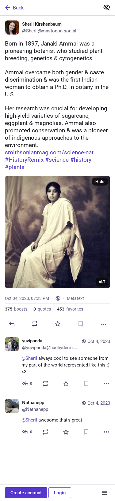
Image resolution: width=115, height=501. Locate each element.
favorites (70, 309)
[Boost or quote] (34, 323)
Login (60, 492)
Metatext (75, 298)
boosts (16, 309)
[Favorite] (57, 323)
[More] (103, 324)
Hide (100, 181)
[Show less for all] (106, 7)
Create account (26, 492)
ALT (102, 282)
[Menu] (104, 492)
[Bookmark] (80, 323)
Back (18, 8)
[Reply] (11, 323)
